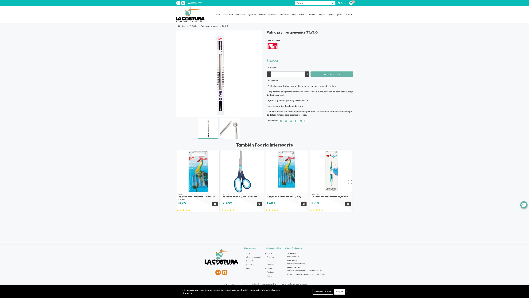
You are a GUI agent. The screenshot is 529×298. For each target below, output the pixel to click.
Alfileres (262, 14)
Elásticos (270, 272)
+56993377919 (196, 3)
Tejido (330, 14)
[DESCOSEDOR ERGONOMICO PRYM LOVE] (331, 171)
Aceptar (339, 291)
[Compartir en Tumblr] (296, 121)
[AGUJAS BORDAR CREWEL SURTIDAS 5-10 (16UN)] (198, 171)
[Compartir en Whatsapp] (305, 121)
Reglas (322, 14)
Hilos (294, 14)
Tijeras (339, 14)
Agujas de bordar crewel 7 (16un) (284, 196)
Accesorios (228, 14)
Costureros (284, 14)
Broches (272, 14)
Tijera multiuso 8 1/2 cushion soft (240, 196)
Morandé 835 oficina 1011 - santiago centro (304, 270)
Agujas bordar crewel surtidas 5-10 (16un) (196, 198)
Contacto (250, 261)
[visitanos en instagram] (178, 3)
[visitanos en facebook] (183, 3)
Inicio (218, 14)
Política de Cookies (323, 291)
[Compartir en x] (286, 121)
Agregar (332, 74)
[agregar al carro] (215, 204)
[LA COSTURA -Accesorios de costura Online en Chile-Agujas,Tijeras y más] (190, 14)
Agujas (269, 253)
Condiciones (251, 265)
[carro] (351, 3)
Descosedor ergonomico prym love (329, 196)
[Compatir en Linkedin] (300, 121)
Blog (248, 268)
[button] (251, 14)
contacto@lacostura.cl (296, 263)
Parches (312, 14)
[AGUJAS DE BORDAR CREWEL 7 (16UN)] (286, 171)
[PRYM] (273, 46)
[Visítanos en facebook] (224, 272)
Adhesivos (240, 14)
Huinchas (303, 14)
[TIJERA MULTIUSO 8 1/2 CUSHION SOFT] (242, 171)
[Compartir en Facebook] (281, 121)
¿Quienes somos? (253, 257)
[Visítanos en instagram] (218, 272)
